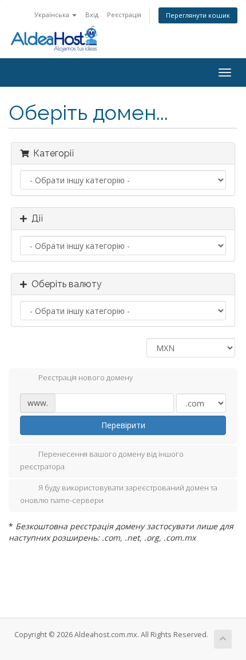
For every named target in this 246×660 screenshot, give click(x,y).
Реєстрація (124, 14)
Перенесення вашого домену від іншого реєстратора (102, 460)
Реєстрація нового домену (85, 377)
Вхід (91, 14)
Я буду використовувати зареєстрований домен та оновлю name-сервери (118, 494)
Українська (52, 14)
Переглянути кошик (198, 15)
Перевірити (123, 425)
